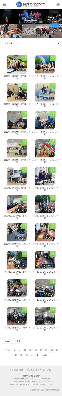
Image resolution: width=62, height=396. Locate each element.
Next (44, 355)
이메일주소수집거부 (33, 370)
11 (25, 350)
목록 (8, 341)
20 (27, 355)
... (19, 350)
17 (57, 350)
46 (37, 355)
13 (36, 350)
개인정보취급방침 (17, 370)
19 (21, 355)
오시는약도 (47, 370)
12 (30, 350)
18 (16, 355)
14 (41, 350)
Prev (7, 350)
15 (46, 350)
